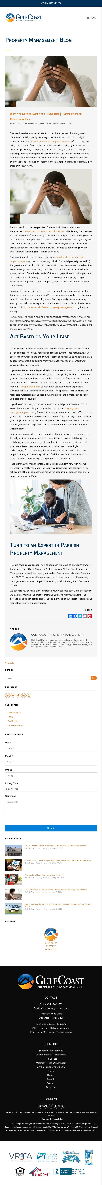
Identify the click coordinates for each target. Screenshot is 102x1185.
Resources (51, 1087)
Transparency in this (29, 386)
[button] (7, 695)
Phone (8, 769)
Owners (51, 1075)
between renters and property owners (49, 141)
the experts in (50, 307)
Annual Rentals (14, 712)
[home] (24, 17)
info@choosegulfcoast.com (54, 1008)
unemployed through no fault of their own (44, 231)
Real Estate (13, 721)
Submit (51, 828)
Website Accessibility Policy (84, 1130)
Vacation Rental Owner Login (51, 1062)
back (10, 662)
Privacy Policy (57, 1119)
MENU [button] (92, 17)
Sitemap (45, 1119)
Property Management (51, 1050)
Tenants (51, 1079)
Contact (51, 1083)
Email (8, 756)
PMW (52, 1115)
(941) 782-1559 (51, 3)
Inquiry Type (11, 783)
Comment (10, 795)
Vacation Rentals (15, 725)
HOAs (10, 717)
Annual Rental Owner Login (51, 1066)
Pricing (51, 1071)
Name (8, 742)
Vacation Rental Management (51, 1054)
